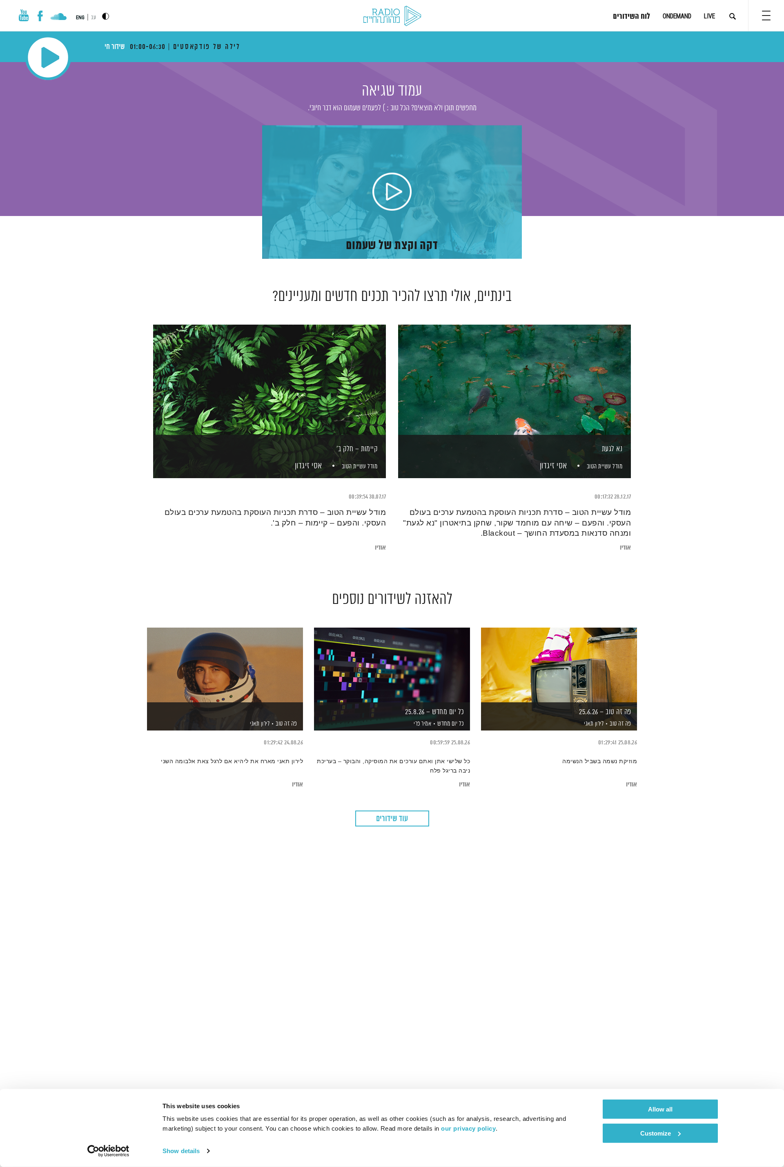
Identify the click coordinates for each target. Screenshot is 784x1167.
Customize (655, 1132)
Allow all (660, 1109)
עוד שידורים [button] (392, 819)
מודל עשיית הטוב (605, 466)
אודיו (625, 548)
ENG (80, 17)
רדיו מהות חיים (392, 16)
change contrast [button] (105, 16)
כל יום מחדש (450, 723)
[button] (766, 15)
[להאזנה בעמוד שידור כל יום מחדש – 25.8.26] (392, 665)
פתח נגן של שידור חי (48, 57)
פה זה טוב (620, 723)
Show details (181, 1150)
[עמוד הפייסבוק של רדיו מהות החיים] (40, 16)
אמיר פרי (422, 724)
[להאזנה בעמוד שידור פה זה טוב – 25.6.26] (559, 665)
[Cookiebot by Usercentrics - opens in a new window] (108, 1151)
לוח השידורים (631, 17)
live (709, 16)
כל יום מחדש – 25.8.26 (434, 712)
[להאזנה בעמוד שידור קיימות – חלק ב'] (269, 387)
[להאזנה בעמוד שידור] (225, 665)
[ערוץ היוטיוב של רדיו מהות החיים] (24, 15)
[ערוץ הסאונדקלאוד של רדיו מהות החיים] (59, 17)
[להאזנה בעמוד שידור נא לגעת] (514, 387)
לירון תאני (593, 724)
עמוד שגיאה (392, 91)
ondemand (677, 16)
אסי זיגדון (552, 466)
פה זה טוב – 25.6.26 (605, 712)
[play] (392, 192)
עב (93, 18)
